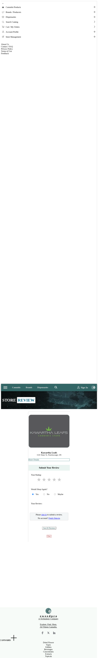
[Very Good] (54, 480)
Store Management (13, 37)
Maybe (60, 494)
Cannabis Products (13, 7)
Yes (37, 494)
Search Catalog (12, 22)
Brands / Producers (13, 12)
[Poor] (38, 480)
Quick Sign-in (54, 518)
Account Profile (12, 32)
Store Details (34, 460)
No (48, 494)
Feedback (5, 53)
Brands (29, 387)
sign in (44, 515)
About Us (5, 44)
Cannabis (16, 387)
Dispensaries (11, 17)
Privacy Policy (7, 49)
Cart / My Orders (13, 27)
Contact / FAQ (7, 47)
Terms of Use (6, 51)
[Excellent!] (59, 480)
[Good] (49, 480)
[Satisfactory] (44, 480)
